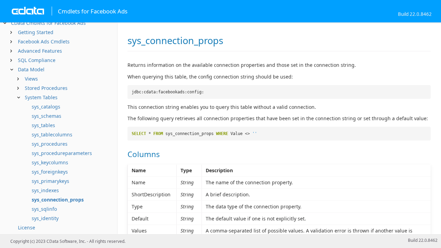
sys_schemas (46, 116)
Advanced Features (40, 51)
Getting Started (35, 32)
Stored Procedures (46, 88)
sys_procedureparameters (62, 153)
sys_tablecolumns (52, 134)
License (26, 227)
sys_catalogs (46, 106)
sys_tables (43, 125)
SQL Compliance (36, 60)
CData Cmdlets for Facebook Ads (48, 23)
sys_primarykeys (50, 181)
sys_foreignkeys (50, 171)
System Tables (41, 97)
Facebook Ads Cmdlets (44, 41)
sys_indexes (45, 190)
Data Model (31, 69)
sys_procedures (50, 144)
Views (31, 78)
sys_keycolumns (50, 162)
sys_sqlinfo (44, 209)
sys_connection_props (58, 199)
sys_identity (45, 218)
